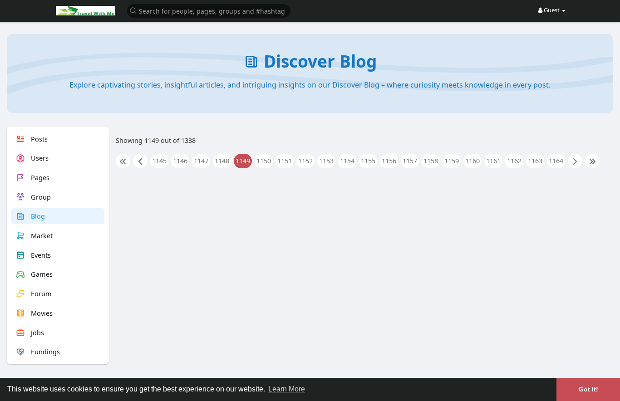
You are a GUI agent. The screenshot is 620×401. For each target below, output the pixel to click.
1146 (180, 160)
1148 (222, 160)
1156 (389, 160)
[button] (209, 10)
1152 (305, 160)
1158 (430, 160)
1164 (556, 160)
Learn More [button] (286, 389)
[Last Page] (592, 161)
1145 (159, 160)
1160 (472, 160)
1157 (410, 160)
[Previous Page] (140, 161)
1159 (451, 160)
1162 (514, 160)
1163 (535, 160)
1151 (284, 160)
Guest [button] (551, 10)
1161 (493, 160)
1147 (201, 160)
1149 (243, 160)
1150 (263, 160)
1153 (326, 160)
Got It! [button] (588, 389)
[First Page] (123, 161)
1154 (347, 160)
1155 (368, 160)
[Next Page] (575, 161)
